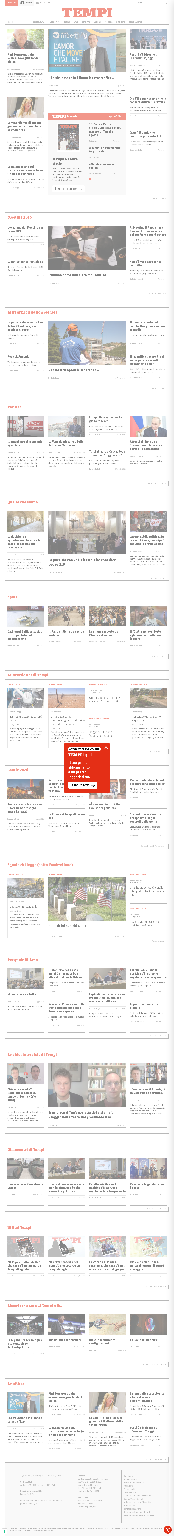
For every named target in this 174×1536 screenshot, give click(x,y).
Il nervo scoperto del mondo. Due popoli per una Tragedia (147, 326)
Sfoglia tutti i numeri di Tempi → (155, 1286)
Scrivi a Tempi (130, 1479)
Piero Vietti (11, 1107)
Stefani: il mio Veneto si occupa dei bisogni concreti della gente (146, 818)
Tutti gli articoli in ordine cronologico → (153, 1459)
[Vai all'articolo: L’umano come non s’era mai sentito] (87, 248)
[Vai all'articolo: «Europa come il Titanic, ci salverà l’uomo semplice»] (148, 1074)
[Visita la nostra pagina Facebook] (12, 22)
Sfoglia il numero (66, 188)
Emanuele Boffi (13, 245)
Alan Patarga (137, 712)
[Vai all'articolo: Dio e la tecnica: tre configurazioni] (107, 1324)
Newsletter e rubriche (115, 22)
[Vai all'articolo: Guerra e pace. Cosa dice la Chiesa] (25, 1168)
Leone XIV (55, 22)
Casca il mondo (14, 684)
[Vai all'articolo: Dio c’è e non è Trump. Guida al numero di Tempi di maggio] (148, 1246)
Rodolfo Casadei (13, 69)
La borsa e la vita (138, 684)
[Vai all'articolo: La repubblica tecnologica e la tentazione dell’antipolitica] (25, 1324)
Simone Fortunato (96, 690)
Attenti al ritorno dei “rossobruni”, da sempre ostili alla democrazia (146, 445)
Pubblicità (128, 1486)
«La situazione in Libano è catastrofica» (81, 78)
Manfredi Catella (136, 991)
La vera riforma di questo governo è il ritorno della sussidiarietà (24, 126)
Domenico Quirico (136, 343)
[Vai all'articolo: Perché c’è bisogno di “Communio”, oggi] (148, 39)
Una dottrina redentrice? (64, 1340)
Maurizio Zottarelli (55, 936)
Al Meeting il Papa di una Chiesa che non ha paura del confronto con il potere (148, 231)
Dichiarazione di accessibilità (137, 1496)
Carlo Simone (12, 370)
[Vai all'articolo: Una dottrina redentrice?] (66, 1324)
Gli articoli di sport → (159, 656)
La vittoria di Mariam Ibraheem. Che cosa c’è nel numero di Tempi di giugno (107, 1266)
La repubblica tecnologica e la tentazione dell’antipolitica (24, 1344)
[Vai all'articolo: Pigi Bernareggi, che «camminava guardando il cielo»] (25, 39)
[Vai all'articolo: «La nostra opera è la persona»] (87, 343)
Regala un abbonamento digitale (139, 1515)
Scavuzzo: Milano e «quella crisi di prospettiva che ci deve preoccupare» (66, 1008)
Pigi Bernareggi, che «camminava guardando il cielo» (24, 58)
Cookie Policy (130, 1492)
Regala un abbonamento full (137, 1512)
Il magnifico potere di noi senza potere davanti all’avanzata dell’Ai (147, 360)
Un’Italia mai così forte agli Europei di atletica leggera (145, 635)
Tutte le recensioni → (159, 941)
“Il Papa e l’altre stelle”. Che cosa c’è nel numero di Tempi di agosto (25, 1266)
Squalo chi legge (56, 684)
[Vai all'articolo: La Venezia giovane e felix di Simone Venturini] (66, 426)
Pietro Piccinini (136, 377)
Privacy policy (130, 1489)
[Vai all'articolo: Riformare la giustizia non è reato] (148, 1168)
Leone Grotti (53, 86)
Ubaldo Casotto (136, 880)
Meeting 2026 (39, 22)
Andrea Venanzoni (17, 902)
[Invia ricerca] (166, 3)
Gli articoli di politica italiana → (156, 483)
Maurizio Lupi (94, 1009)
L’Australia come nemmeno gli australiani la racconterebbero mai (68, 720)
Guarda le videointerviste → (157, 1131)
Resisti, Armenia (18, 356)
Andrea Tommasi (95, 173)
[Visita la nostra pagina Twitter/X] (9, 22)
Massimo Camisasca (137, 65)
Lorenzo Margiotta (137, 1021)
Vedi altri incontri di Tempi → (156, 1209)
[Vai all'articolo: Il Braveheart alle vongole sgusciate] (25, 426)
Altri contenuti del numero (101, 179)
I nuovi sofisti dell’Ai (144, 1340)
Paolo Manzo (135, 116)
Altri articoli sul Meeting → (157, 293)
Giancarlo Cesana (136, 248)
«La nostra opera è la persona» (73, 370)
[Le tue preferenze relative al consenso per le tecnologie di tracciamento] (4, 1531)
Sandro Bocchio (13, 645)
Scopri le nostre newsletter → (156, 751)
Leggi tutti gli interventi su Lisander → (153, 1364)
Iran (76, 22)
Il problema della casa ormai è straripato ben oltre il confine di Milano (65, 974)
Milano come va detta (21, 994)
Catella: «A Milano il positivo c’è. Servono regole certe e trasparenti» (148, 974)
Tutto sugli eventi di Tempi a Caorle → (153, 846)
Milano (97, 22)
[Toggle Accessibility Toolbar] (168, 1529)
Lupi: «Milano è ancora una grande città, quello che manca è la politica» (107, 998)
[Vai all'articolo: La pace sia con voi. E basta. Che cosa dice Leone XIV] (87, 532)
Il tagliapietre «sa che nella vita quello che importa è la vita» (147, 891)
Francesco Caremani (97, 641)
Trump (67, 22)
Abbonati (12, 3)
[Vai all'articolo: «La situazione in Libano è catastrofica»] (87, 50)
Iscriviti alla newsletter (134, 1483)
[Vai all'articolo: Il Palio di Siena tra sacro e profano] (66, 616)
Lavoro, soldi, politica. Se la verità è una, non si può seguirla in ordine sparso (147, 540)
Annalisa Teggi (13, 188)
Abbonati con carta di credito (137, 1502)
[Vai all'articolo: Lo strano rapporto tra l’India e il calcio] (107, 616)
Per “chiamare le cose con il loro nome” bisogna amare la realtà (24, 808)
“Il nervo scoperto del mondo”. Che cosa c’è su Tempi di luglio (64, 1266)
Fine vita (86, 22)
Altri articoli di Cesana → (158, 578)
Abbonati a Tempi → (159, 198)
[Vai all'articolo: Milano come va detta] (25, 979)
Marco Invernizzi (136, 456)
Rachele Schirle (136, 150)
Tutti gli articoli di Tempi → (157, 388)
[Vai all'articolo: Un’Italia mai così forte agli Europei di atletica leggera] (148, 616)
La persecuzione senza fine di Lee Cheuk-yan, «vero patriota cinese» (25, 326)
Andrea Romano (54, 641)
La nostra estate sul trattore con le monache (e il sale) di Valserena (25, 170)
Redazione (93, 141)
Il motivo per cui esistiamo (25, 261)
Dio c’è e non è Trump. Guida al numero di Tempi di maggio (147, 1266)
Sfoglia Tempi (135, 22)
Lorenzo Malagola (14, 137)
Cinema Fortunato (98, 684)
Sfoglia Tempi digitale (134, 1499)
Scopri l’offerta (80, 785)
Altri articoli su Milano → (158, 1036)
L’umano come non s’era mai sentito (77, 275)
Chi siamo (128, 1476)
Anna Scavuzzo (54, 1025)
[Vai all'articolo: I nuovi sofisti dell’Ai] (148, 1324)
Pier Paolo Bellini (55, 283)
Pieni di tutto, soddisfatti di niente (74, 926)
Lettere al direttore (99, 719)
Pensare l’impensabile (24, 906)
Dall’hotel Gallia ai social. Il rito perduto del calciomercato (24, 635)
